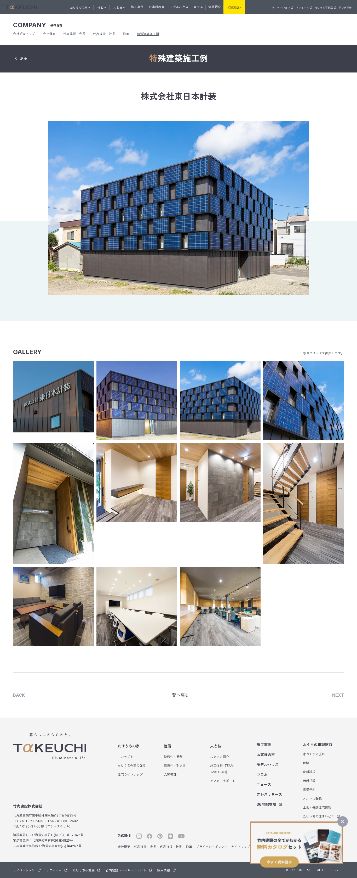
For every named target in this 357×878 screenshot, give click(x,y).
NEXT (338, 695)
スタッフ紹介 (219, 757)
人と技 (215, 746)
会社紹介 (214, 7)
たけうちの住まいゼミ (318, 816)
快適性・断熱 (173, 757)
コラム (198, 7)
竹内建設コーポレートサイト (126, 870)
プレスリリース (269, 794)
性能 (167, 746)
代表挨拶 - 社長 (104, 34)
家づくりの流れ (314, 754)
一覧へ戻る (178, 695)
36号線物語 (266, 804)
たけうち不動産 (324, 7)
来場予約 (309, 790)
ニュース (264, 784)
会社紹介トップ (24, 34)
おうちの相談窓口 (317, 744)
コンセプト (125, 757)
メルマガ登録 (312, 799)
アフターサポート (222, 781)
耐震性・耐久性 (175, 766)
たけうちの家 (129, 746)
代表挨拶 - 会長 (74, 34)
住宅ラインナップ (130, 774)
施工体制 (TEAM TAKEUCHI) (222, 769)
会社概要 (49, 34)
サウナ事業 (345, 7)
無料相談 (309, 781)
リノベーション (281, 7)
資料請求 (309, 772)
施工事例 (137, 7)
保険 (306, 763)
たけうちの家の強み (132, 766)
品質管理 (170, 774)
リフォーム (302, 7)
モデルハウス (179, 7)
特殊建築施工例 (148, 34)
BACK (19, 695)
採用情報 (163, 870)
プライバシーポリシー (211, 847)
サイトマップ (240, 847)
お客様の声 (156, 7)
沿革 (126, 34)
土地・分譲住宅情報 (317, 807)
